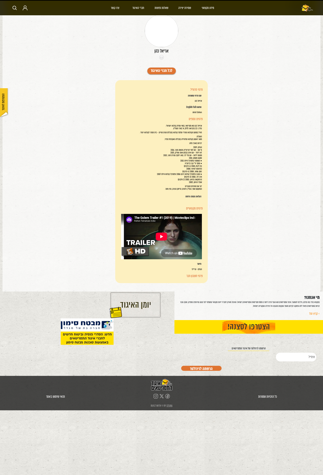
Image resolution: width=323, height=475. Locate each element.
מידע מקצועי (208, 8)
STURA (169, 406)
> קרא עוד (314, 313)
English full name (193, 107)
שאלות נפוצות (161, 8)
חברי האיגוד (138, 8)
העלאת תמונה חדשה (193, 196)
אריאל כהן (161, 51)
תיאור (199, 263)
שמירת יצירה (184, 8)
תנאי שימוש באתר (55, 396)
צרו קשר (115, 8)
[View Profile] (161, 30)
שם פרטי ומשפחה (194, 95)
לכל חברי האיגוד (161, 71)
